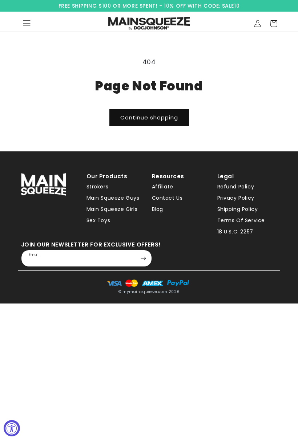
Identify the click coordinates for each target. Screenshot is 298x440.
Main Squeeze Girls (112, 209)
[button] (274, 24)
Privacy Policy (235, 197)
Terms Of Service (241, 220)
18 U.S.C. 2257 (235, 231)
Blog (157, 209)
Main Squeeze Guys (113, 197)
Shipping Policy (237, 209)
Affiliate (162, 186)
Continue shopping (149, 117)
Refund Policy (235, 186)
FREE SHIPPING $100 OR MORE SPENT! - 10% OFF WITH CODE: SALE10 (149, 6)
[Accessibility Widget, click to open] (12, 428)
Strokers (97, 186)
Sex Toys (98, 220)
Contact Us (167, 197)
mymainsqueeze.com (144, 291)
